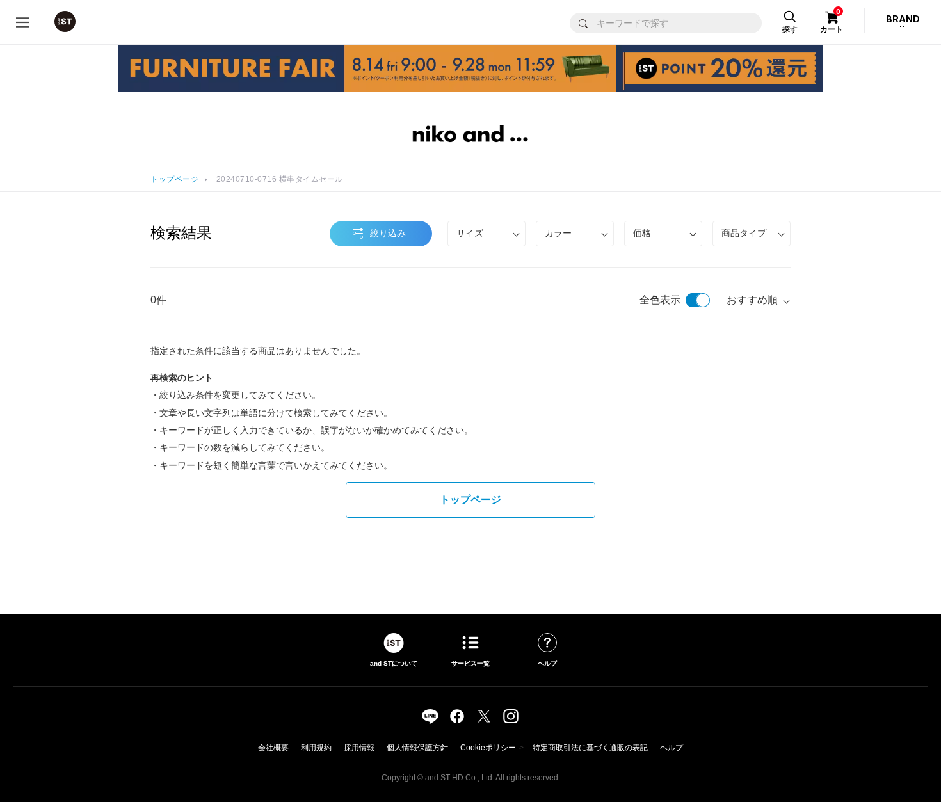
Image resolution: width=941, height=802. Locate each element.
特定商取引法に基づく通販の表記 (590, 747)
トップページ (174, 179)
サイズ (469, 233)
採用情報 (359, 747)
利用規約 (316, 747)
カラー (558, 233)
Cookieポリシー (488, 747)
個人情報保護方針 (417, 747)
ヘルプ (671, 747)
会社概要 (273, 747)
